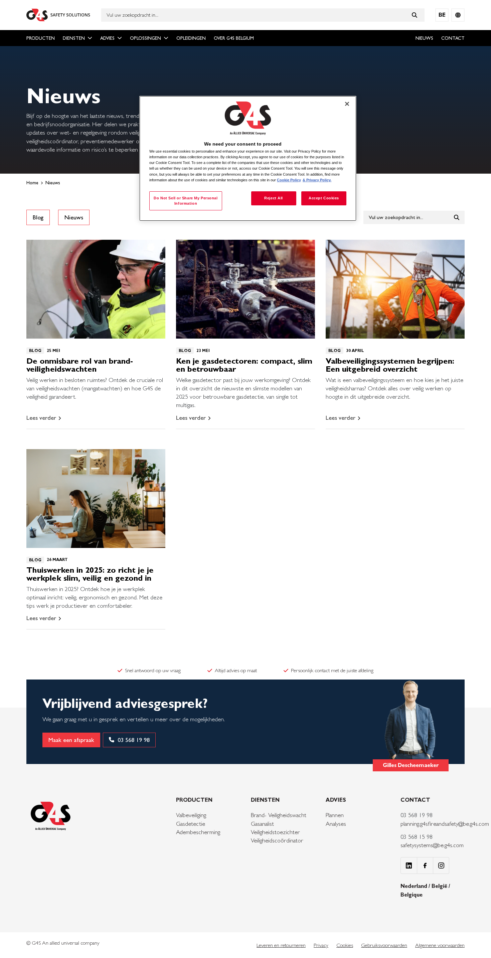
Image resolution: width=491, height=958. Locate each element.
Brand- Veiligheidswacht (278, 814)
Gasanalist (262, 823)
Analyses (336, 823)
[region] (247, 158)
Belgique (411, 895)
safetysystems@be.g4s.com (432, 844)
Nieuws (424, 38)
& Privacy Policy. (317, 180)
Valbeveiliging (191, 814)
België (440, 886)
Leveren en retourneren (281, 945)
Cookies (344, 945)
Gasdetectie (190, 823)
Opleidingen (191, 38)
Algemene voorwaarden (440, 945)
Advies (107, 38)
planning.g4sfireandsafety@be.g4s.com (444, 823)
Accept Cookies (324, 198)
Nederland (414, 886)
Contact (453, 38)
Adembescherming (198, 831)
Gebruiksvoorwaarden (384, 945)
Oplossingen (145, 38)
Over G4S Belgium (234, 38)
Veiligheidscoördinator (277, 840)
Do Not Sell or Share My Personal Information (185, 200)
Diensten (74, 38)
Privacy (321, 945)
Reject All (273, 198)
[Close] (347, 104)
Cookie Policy (289, 180)
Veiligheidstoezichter (275, 831)
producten (40, 38)
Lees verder (41, 418)
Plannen (335, 814)
